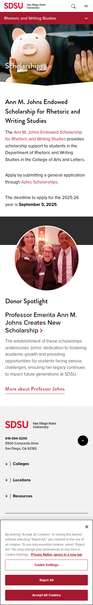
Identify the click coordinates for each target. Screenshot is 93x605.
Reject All (46, 580)
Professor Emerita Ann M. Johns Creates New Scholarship (41, 322)
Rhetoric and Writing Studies (30, 18)
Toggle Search (73, 6)
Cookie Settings (47, 564)
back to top (83, 440)
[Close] (86, 526)
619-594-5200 (16, 438)
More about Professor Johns (35, 389)
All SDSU (86, 6)
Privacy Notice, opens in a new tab (56, 554)
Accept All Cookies (46, 595)
